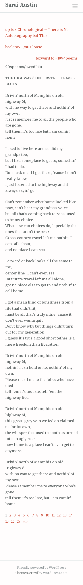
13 (65, 515)
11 (53, 515)
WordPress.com (55, 573)
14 (71, 515)
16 (13, 521)
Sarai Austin (21, 4)
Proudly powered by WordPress (41, 568)
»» (24, 521)
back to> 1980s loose (23, 47)
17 (18, 521)
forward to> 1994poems (57, 58)
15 (7, 521)
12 (59, 515)
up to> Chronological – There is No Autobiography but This (37, 32)
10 (47, 515)
